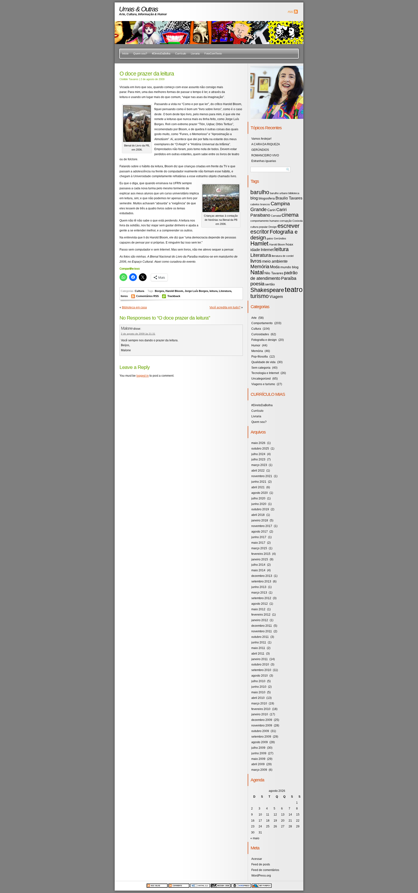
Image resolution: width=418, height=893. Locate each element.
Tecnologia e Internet (265, 373)
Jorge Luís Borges (196, 291)
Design (273, 226)
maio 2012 (258, 609)
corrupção (286, 220)
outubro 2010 (260, 664)
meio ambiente (275, 261)
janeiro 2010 (259, 714)
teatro (294, 289)
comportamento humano (264, 220)
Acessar (256, 859)
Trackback (173, 296)
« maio (254, 838)
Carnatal (276, 215)
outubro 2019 (260, 509)
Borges (159, 291)
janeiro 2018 (259, 520)
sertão (270, 284)
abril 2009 (258, 764)
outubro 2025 (260, 448)
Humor (255, 345)
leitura (213, 291)
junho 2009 (258, 753)
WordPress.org (261, 875)
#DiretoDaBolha (161, 53)
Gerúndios (280, 238)
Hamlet (259, 243)
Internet (267, 249)
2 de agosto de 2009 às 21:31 (138, 333)
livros (124, 296)
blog (254, 198)
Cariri (271, 210)
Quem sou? (140, 53)
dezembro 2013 (261, 576)
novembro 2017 (261, 526)
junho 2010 (258, 686)
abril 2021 (258, 487)
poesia (257, 283)
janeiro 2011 (259, 659)
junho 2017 (258, 537)
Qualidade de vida (263, 362)
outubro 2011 (260, 637)
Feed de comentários (265, 870)
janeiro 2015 (259, 559)
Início (125, 53)
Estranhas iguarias (263, 161)
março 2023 (259, 465)
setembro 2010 (261, 670)
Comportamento (262, 323)
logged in (142, 375)
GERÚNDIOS (260, 150)
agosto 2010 (259, 675)
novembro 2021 (261, 476)
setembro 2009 (261, 736)
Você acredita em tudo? (224, 307)
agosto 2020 (259, 493)
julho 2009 (258, 747)
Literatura (225, 291)
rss (290, 12)
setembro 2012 (261, 598)
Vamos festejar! (261, 138)
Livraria (195, 53)
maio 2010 (258, 692)
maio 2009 (258, 759)
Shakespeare (267, 290)
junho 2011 (258, 642)
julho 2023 (258, 459)
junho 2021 (258, 481)
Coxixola (297, 220)
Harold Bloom (174, 291)
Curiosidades (260, 334)
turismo (259, 296)
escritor (259, 232)
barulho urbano (279, 193)
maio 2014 (258, 570)
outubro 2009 (260, 731)
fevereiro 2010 (260, 709)
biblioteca (293, 193)
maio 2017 (258, 542)
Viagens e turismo (263, 384)
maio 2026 (258, 443)
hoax (289, 244)
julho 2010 (258, 681)
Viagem (276, 296)
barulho (259, 192)
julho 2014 (258, 564)
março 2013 (259, 592)
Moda (275, 267)
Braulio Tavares (289, 198)
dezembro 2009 (261, 720)
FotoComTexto (213, 53)
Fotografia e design (274, 235)
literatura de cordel (282, 255)
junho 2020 (258, 504)
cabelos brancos (260, 204)
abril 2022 (258, 470)
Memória (259, 266)
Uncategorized (261, 378)
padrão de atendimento (274, 275)
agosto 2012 (259, 603)
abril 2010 (258, 698)
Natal (257, 272)
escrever (288, 225)
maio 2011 (258, 648)
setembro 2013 (261, 581)
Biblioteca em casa (134, 307)
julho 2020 (258, 498)
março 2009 (259, 769)
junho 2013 (258, 587)
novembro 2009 (261, 725)
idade (255, 249)
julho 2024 (258, 454)
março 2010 (259, 703)
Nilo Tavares (273, 273)
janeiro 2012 (259, 620)
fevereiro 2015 (260, 554)
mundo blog (289, 267)
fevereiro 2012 (260, 614)
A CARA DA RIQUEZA (265, 144)
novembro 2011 (261, 631)
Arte (254, 318)
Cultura (139, 291)
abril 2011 (257, 653)
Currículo (180, 53)
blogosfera (267, 198)
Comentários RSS (147, 296)
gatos (270, 238)
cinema (290, 215)
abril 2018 (258, 515)
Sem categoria (260, 367)
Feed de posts (260, 864)
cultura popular (259, 226)
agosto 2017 (259, 531)
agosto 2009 (259, 742)
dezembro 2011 (261, 625)
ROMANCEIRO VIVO (265, 155)
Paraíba (288, 278)
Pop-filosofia (259, 356)
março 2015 (259, 548)
